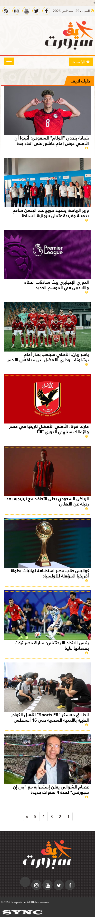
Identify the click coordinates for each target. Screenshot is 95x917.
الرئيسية (79, 61)
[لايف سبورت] (69, 35)
